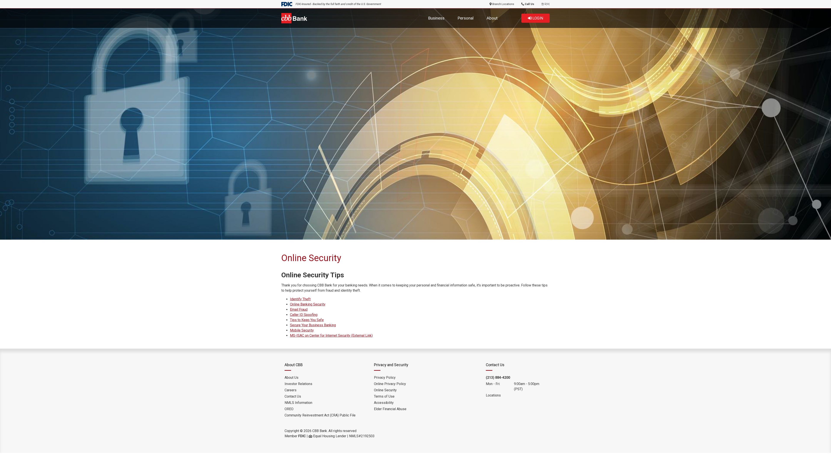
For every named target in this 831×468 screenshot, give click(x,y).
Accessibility (384, 403)
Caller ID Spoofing (303, 315)
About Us (291, 377)
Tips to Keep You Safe (307, 320)
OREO (289, 409)
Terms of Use (384, 396)
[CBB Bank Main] (294, 17)
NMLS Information (298, 403)
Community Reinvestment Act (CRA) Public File (320, 415)
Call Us (529, 4)
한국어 (545, 4)
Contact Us (293, 396)
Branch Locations (503, 4)
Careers (290, 390)
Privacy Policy (385, 377)
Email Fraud (299, 309)
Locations (493, 395)
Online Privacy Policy (390, 384)
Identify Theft (300, 299)
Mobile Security (302, 330)
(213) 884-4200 (498, 377)
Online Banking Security (307, 304)
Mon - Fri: (493, 384)
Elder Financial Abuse (390, 409)
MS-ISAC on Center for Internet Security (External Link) (331, 335)
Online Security (385, 390)
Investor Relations (298, 384)
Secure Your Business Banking (313, 325)
